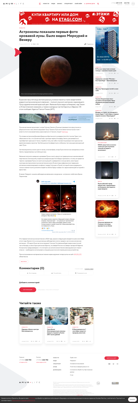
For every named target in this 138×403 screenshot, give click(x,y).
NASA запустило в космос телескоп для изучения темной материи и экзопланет (107, 147)
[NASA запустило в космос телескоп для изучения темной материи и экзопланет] (115, 156)
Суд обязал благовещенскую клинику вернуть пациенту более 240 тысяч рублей (56, 331)
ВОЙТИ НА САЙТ (111, 358)
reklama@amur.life (41, 362)
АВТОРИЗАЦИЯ (27, 289)
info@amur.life (23, 362)
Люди (53, 3)
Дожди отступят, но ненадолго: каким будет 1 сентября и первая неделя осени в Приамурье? (107, 114)
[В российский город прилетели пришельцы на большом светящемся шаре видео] (115, 195)
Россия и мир (102, 142)
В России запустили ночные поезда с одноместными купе (105, 70)
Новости (46, 3)
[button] (117, 364)
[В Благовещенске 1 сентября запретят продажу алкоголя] (90, 341)
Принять (132, 399)
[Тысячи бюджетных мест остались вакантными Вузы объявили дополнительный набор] (118, 106)
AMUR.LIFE (77, 254)
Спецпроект (68, 3)
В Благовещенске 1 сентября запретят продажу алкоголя (79, 331)
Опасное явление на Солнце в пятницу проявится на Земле (105, 224)
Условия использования (77, 363)
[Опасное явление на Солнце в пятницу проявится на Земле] (115, 234)
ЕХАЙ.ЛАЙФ (78, 3)
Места (100, 181)
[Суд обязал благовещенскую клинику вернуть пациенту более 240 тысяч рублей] (65, 341)
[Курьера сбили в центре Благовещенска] (39, 341)
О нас (71, 375)
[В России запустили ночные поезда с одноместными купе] (118, 73)
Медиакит (73, 360)
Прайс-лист (73, 357)
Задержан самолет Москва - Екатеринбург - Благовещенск (106, 79)
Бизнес (59, 3)
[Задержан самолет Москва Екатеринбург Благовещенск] (118, 83)
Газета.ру (65, 132)
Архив (55, 366)
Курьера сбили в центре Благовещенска (30, 330)
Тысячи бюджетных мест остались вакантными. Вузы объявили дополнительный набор (105, 101)
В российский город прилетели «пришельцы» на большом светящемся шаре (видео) (107, 186)
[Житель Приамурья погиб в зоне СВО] (118, 93)
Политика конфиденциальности (79, 366)
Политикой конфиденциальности (23, 400)
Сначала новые (79, 268)
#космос (24, 261)
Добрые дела (57, 369)
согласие (32, 398)
